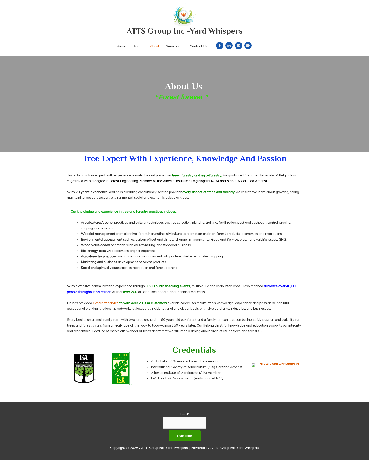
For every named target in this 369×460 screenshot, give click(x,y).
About (154, 46)
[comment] (248, 45)
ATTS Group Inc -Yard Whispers (185, 30)
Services (172, 46)
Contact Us (198, 46)
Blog (135, 46)
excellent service (106, 303)
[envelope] (239, 45)
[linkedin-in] (229, 45)
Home (121, 46)
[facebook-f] (220, 45)
